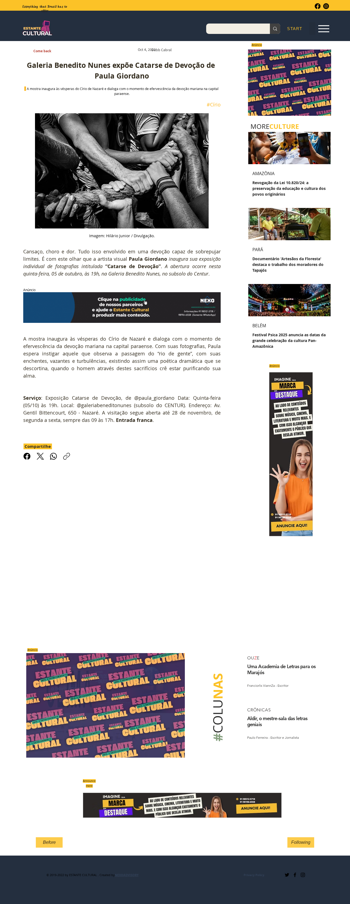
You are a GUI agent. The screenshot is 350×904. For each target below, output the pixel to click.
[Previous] (247, 82)
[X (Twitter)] (40, 456)
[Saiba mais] (288, 82)
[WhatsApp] (53, 456)
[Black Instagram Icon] (303, 875)
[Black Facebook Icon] (295, 875)
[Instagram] (326, 6)
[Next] (332, 82)
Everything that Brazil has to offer (45, 8)
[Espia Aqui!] (323, 29)
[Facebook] (317, 6)
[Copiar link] (66, 456)
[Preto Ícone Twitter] (287, 875)
